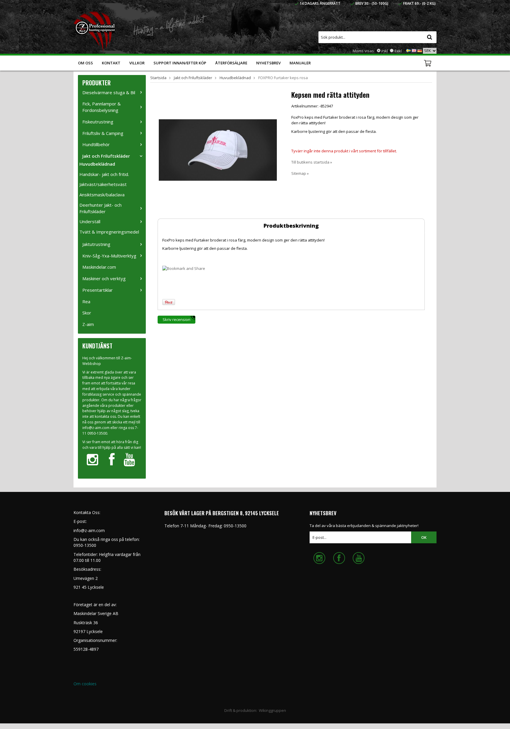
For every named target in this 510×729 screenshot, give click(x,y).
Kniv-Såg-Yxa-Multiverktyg (109, 256)
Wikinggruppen (272, 710)
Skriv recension (176, 319)
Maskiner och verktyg (104, 278)
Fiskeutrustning (97, 122)
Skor (86, 313)
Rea (86, 301)
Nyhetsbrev (268, 63)
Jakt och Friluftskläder (106, 156)
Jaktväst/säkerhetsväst (103, 184)
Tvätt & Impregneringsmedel (109, 232)
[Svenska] (408, 50)
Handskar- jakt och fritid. (104, 174)
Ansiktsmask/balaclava (102, 195)
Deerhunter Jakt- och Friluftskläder (100, 208)
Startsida (158, 77)
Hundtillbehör (96, 144)
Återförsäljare (231, 63)
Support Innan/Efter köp (179, 63)
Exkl (398, 50)
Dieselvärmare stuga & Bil (108, 92)
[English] (414, 50)
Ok (423, 537)
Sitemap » (300, 173)
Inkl (385, 50)
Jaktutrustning (96, 244)
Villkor (137, 63)
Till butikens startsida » (311, 162)
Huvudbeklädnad (97, 164)
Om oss (85, 63)
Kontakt (111, 63)
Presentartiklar (97, 290)
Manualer (300, 63)
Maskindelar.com (99, 267)
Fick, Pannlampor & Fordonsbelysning (101, 107)
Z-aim (88, 324)
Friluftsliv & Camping (102, 133)
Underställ (89, 221)
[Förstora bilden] (218, 149)
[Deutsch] (419, 50)
